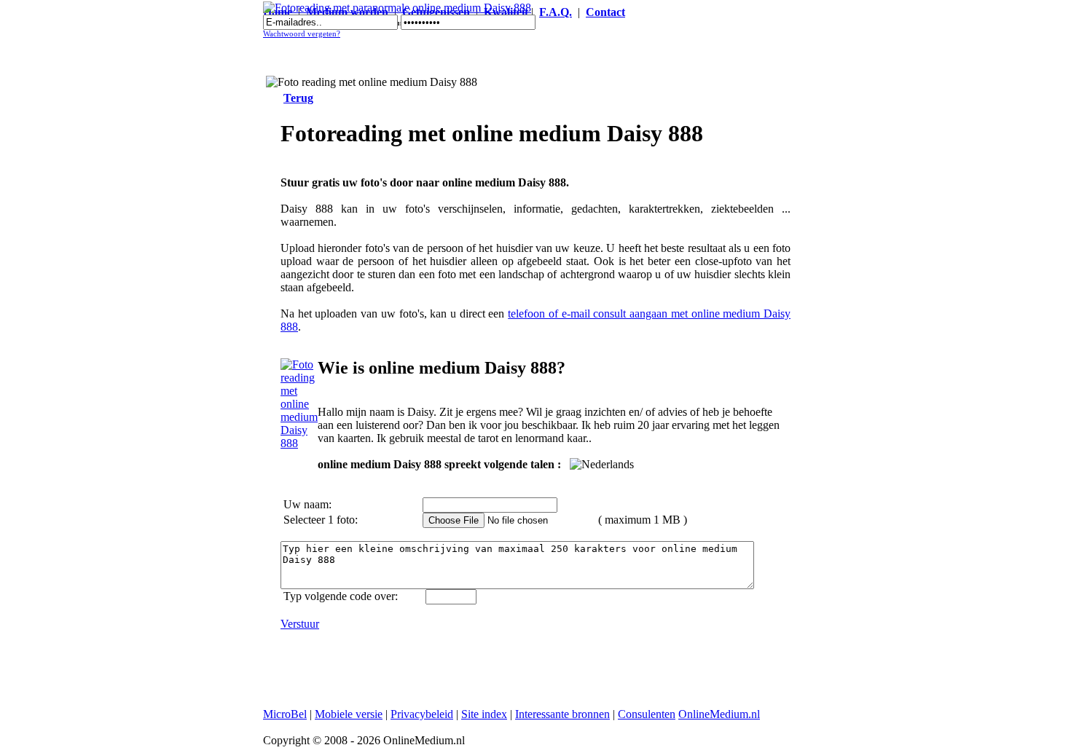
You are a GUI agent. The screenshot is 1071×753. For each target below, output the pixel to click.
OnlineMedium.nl (719, 714)
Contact (605, 12)
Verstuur (299, 624)
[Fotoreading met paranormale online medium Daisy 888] (397, 7)
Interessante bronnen (562, 714)
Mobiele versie (348, 714)
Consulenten (646, 714)
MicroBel (285, 714)
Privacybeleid (422, 714)
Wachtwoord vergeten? (301, 34)
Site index (484, 714)
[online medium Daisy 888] (299, 443)
